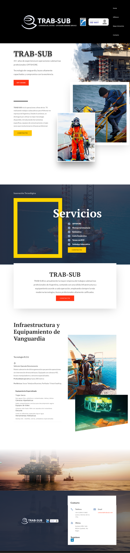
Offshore (116, 17)
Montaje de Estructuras (81, 228)
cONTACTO (23, 133)
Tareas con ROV (78, 240)
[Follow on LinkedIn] (72, 540)
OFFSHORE (76, 224)
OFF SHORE (21, 82)
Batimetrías (77, 232)
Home (115, 8)
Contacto (116, 35)
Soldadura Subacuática (81, 244)
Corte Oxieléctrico (79, 236)
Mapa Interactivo (118, 26)
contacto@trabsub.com (105, 512)
